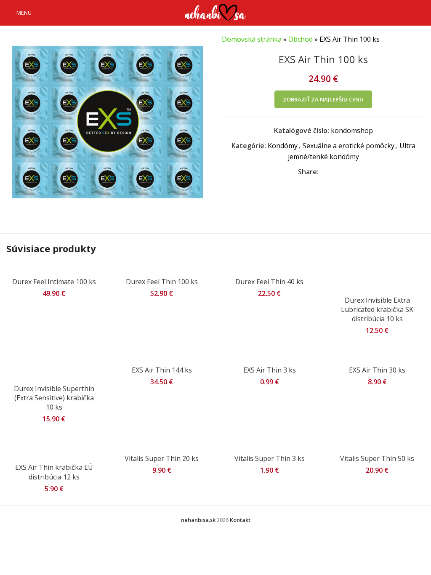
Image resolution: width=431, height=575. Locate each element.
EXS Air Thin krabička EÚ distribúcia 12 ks (54, 472)
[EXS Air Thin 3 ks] (269, 357)
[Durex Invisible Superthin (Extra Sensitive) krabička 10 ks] (53, 366)
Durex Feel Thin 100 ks (162, 281)
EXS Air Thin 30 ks (377, 370)
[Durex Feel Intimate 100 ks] (53, 269)
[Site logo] (215, 11)
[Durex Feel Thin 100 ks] (161, 269)
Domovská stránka (252, 39)
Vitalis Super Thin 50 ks (377, 458)
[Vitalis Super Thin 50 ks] (377, 445)
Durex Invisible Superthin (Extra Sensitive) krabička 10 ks (54, 398)
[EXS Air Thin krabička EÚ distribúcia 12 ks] (53, 449)
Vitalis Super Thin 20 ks (162, 458)
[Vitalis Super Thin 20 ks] (161, 445)
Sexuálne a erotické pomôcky (348, 145)
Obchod (300, 39)
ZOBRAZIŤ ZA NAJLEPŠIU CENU (323, 99)
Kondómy (283, 145)
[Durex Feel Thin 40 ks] (269, 269)
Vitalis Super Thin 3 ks (269, 458)
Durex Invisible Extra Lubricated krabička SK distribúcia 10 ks (377, 309)
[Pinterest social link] (344, 172)
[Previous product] (399, 40)
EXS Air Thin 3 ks (269, 370)
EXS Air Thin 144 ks (162, 370)
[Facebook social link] (324, 172)
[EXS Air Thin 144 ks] (161, 357)
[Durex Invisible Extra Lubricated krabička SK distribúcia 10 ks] (377, 278)
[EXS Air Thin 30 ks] (377, 357)
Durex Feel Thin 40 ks (269, 281)
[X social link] (334, 172)
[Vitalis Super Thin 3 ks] (269, 445)
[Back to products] (409, 40)
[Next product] (420, 40)
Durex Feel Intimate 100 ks (54, 281)
